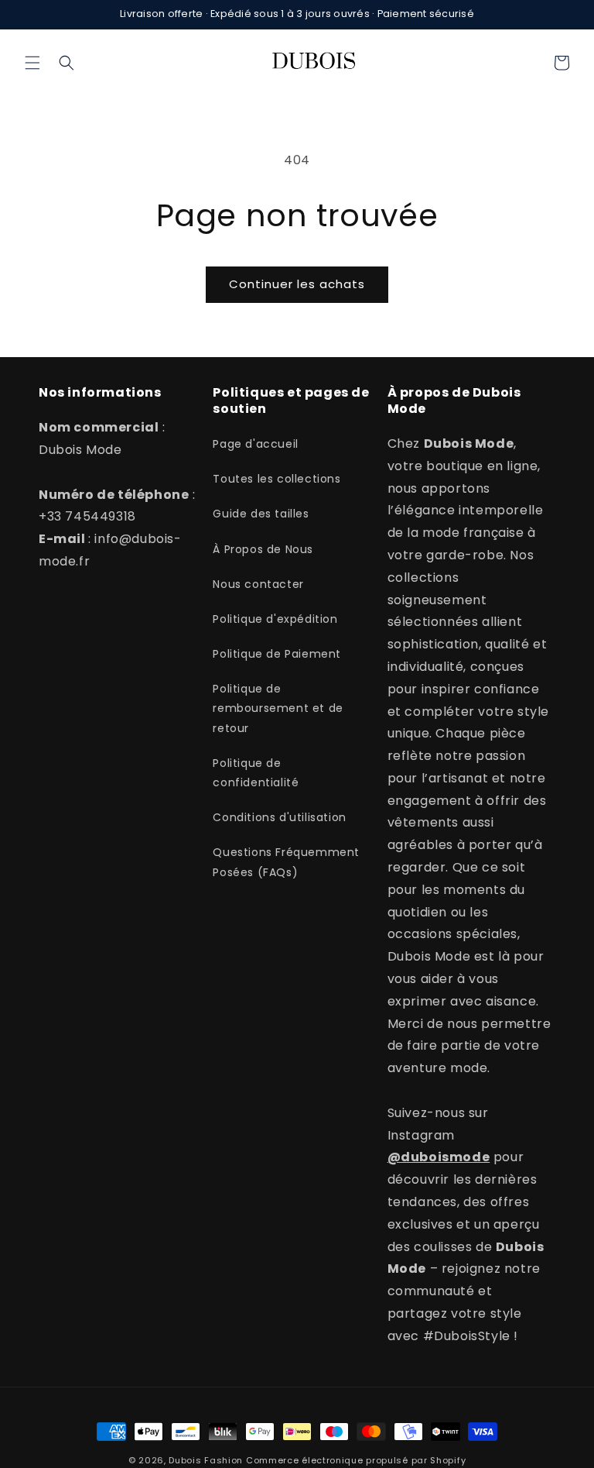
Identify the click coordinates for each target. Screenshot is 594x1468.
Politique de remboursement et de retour (278, 708)
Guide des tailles (261, 513)
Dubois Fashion (206, 1460)
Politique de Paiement (277, 654)
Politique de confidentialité (256, 772)
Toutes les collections (276, 478)
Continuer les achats (297, 284)
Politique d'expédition (275, 619)
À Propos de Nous (263, 549)
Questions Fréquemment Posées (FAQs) (286, 861)
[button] (32, 63)
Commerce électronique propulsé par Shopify (356, 1460)
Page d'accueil (255, 444)
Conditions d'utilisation (279, 817)
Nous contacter (258, 584)
